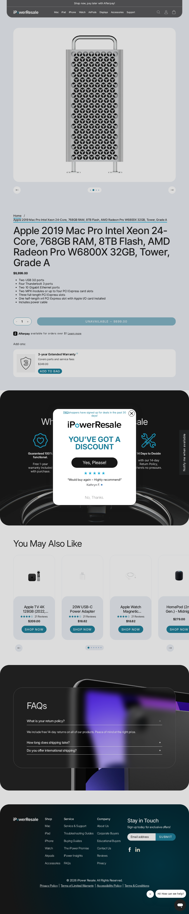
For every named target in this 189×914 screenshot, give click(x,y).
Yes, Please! (94, 462)
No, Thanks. (94, 497)
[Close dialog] (132, 413)
